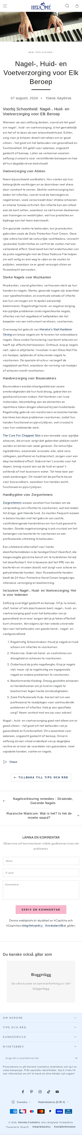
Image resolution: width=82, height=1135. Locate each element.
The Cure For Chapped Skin (22, 435)
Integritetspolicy (41, 1126)
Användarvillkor (56, 925)
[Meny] (5, 6)
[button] (67, 6)
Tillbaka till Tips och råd (43, 777)
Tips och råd (43, 52)
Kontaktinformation (65, 1126)
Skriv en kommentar (41, 909)
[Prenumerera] (77, 1058)
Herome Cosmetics (29, 1122)
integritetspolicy (33, 925)
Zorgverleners (12, 502)
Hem (30, 52)
